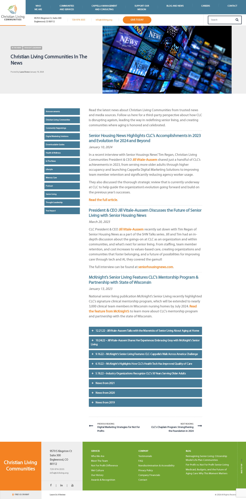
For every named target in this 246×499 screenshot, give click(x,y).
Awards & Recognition (103, 480)
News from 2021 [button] (105, 383)
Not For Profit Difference (104, 465)
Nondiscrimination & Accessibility (156, 465)
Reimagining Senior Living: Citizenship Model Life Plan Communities (206, 458)
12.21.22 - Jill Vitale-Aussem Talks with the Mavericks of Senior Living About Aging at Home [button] (147, 330)
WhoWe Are (38, 8)
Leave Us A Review (57, 495)
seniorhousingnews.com (155, 267)
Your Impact (51, 211)
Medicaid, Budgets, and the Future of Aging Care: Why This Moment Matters (206, 471)
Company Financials (149, 475)
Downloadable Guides (55, 145)
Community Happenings (56, 128)
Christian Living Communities (58, 120)
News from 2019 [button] (105, 402)
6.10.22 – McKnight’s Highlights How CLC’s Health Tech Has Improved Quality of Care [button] (144, 363)
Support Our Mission (142, 8)
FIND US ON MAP (21, 495)
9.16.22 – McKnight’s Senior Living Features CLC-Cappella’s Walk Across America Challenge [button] (147, 354)
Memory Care (51, 178)
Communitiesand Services (67, 8)
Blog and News (175, 6)
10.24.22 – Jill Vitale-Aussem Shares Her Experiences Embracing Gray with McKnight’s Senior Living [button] (145, 342)
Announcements (53, 112)
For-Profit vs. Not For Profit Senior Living (207, 465)
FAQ (140, 461)
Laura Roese (25, 72)
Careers (205, 6)
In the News (16, 48)
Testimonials (145, 456)
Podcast (49, 186)
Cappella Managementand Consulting (104, 8)
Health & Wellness (53, 153)
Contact (232, 6)
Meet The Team (99, 461)
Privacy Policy (145, 470)
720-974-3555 (78, 20)
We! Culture (97, 470)
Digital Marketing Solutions (57, 136)
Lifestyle (49, 169)
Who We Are (97, 456)
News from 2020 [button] (105, 393)
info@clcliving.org (104, 20)
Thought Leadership (32, 48)
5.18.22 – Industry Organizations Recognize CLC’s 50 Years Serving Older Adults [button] (141, 373)
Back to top (242, 467)
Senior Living (51, 194)
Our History (97, 475)
